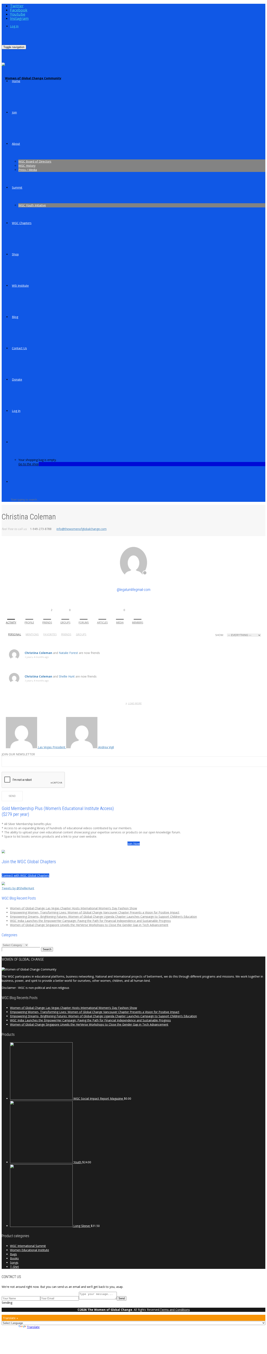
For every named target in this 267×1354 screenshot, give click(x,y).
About (16, 144)
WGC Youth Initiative (32, 205)
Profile (29, 622)
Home (16, 81)
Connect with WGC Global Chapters (25, 875)
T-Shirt (14, 1267)
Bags (13, 1254)
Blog (15, 317)
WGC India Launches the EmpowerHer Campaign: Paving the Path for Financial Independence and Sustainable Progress (90, 921)
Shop (15, 254)
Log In (14, 26)
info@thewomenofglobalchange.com (82, 529)
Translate (33, 1327)
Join (14, 112)
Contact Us (19, 348)
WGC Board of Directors (34, 161)
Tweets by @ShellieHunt (18, 888)
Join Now (133, 843)
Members (137, 622)
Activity (11, 622)
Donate (17, 379)
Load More (135, 703)
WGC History (26, 166)
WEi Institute (20, 286)
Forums (84, 622)
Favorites (50, 634)
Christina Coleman (38, 653)
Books (14, 1258)
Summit (17, 187)
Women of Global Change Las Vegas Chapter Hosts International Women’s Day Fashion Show (73, 908)
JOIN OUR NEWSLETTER (18, 754)
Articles (102, 622)
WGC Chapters (21, 223)
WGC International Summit (28, 1246)
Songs (14, 1262)
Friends (47, 616)
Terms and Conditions (175, 1310)
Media (120, 616)
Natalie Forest (68, 653)
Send (121, 1298)
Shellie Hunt (67, 676)
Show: (219, 635)
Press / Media (27, 170)
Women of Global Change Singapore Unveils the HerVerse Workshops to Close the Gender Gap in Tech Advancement (89, 925)
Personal (14, 634)
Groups (65, 616)
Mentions (32, 634)
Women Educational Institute (29, 1250)
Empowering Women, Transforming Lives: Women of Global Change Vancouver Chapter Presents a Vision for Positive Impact (94, 912)
